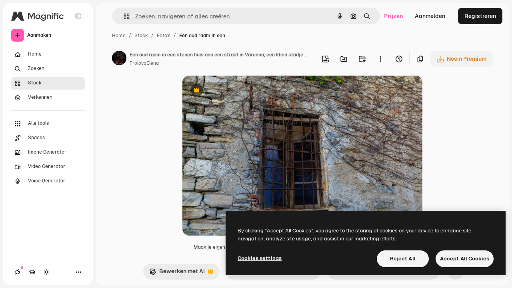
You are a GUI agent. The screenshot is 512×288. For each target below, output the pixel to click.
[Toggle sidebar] (78, 16)
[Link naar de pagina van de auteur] (119, 59)
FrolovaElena (144, 63)
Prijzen (393, 16)
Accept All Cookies (464, 258)
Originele (235, 91)
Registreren (480, 16)
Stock (141, 35)
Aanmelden (430, 16)
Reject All (403, 258)
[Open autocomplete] (123, 16)
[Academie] (32, 272)
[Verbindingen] (17, 272)
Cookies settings (260, 258)
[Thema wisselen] (46, 272)
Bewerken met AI (177, 273)
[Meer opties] (380, 59)
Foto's (163, 35)
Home (119, 35)
